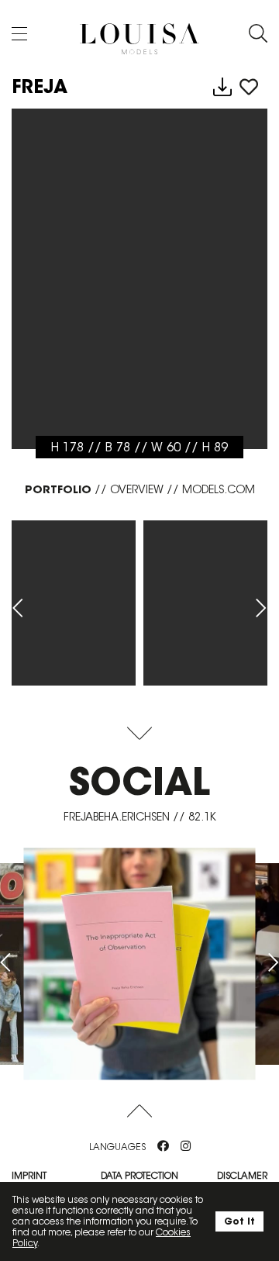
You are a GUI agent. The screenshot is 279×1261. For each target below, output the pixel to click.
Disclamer (242, 1175)
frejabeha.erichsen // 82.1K (140, 817)
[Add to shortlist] (248, 87)
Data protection (139, 1175)
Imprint (29, 1175)
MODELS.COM (218, 489)
